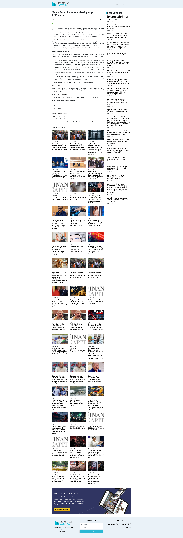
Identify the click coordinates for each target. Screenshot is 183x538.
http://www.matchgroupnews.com (61, 116)
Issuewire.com (77, 28)
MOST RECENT (84, 4)
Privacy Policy (65, 531)
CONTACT (98, 4)
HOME (77, 4)
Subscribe (91, 531)
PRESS (92, 4)
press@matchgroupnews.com (60, 113)
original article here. (89, 121)
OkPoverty (91, 32)
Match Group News (62, 94)
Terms (59, 531)
